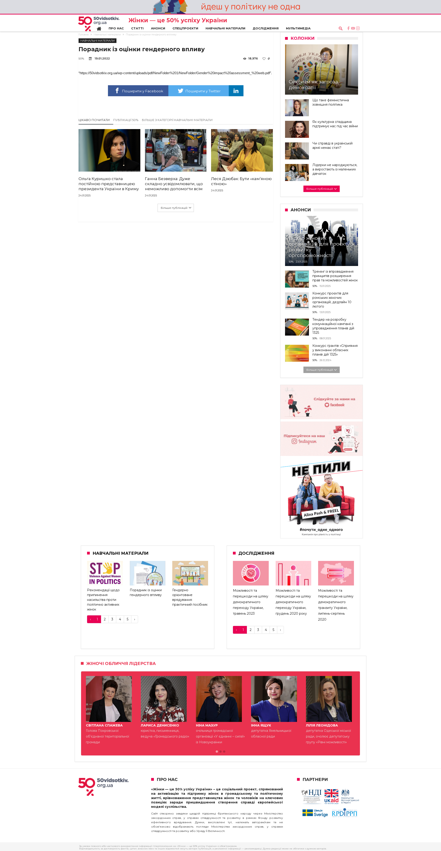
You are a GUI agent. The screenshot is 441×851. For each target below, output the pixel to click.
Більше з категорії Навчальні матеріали (177, 120)
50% (81, 58)
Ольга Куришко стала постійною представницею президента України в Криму (109, 183)
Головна (84, 34)
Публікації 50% (126, 120)
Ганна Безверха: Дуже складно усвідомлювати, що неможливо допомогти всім (174, 183)
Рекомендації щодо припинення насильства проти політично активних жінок (103, 599)
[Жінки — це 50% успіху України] (98, 24)
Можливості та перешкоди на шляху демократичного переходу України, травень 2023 (250, 602)
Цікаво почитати (94, 120)
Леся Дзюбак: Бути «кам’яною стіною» (241, 181)
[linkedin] (236, 90)
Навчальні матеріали (107, 34)
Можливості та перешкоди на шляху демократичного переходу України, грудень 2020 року (293, 602)
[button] (217, 751)
